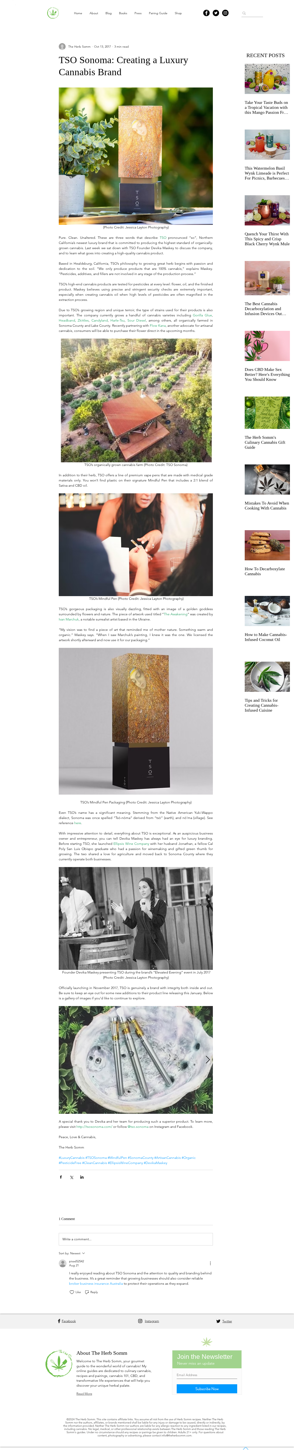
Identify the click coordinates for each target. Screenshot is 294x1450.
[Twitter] (216, 13)
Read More (84, 1394)
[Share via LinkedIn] (82, 1177)
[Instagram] (225, 13)
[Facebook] (206, 13)
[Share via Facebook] (61, 1177)
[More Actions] (210, 1263)
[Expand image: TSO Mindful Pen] (136, 1060)
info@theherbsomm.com (176, 1435)
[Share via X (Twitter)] (71, 1177)
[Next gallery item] (207, 1060)
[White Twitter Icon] (13, 2)
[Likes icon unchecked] (72, 1292)
